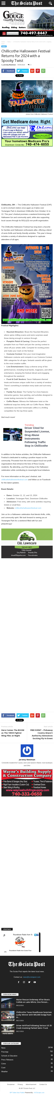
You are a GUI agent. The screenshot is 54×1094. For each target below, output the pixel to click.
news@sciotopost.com (31, 977)
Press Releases (7, 1060)
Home (3, 42)
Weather (4, 1072)
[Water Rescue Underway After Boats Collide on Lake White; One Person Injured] (7, 1003)
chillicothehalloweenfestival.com (14, 479)
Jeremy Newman (9, 65)
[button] (50, 3)
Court (3, 1068)
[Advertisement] (27, 175)
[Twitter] (30, 982)
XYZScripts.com (39, 1092)
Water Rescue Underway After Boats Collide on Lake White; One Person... (33, 1000)
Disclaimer (11, 1084)
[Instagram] (24, 982)
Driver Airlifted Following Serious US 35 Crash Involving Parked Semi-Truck (34, 1026)
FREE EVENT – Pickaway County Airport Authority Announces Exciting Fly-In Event (41, 734)
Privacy (20, 1084)
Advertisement (31, 1084)
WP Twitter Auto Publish (17, 1092)
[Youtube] (35, 982)
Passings (4, 1052)
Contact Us (43, 1084)
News (9, 42)
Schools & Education (9, 1056)
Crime (3, 1064)
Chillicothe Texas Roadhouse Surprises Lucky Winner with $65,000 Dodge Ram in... (34, 1014)
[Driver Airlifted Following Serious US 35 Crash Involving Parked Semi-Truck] (7, 1029)
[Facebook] (19, 982)
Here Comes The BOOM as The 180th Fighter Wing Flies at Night (12, 733)
